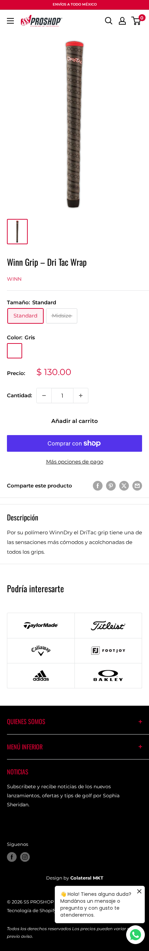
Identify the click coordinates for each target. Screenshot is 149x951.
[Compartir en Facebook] (98, 486)
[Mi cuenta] (122, 21)
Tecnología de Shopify (31, 910)
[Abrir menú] (10, 21)
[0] (136, 21)
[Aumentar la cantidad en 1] (80, 395)
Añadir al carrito (74, 421)
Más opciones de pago (74, 461)
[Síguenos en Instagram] (25, 857)
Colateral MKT (86, 878)
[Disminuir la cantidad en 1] (44, 395)
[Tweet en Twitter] (124, 486)
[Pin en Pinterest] (111, 486)
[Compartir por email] (137, 486)
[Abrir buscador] (109, 21)
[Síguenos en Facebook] (12, 857)
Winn (14, 279)
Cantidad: (19, 395)
